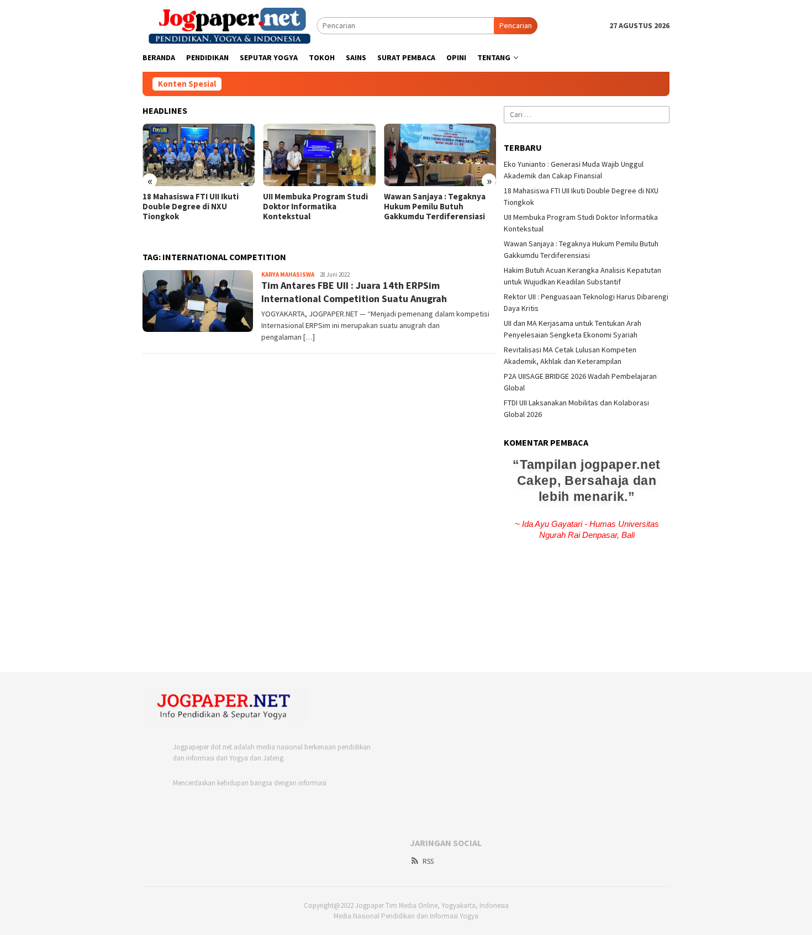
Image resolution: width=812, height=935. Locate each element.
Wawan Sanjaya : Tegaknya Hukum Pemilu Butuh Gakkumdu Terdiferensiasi (435, 206)
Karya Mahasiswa (287, 274)
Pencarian (515, 25)
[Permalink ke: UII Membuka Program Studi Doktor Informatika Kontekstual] (319, 155)
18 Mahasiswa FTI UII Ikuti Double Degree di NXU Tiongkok (191, 206)
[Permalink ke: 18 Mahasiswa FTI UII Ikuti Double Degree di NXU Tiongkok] (199, 155)
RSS (428, 861)
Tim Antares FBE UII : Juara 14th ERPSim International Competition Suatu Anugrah (354, 291)
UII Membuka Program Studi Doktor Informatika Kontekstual (315, 206)
